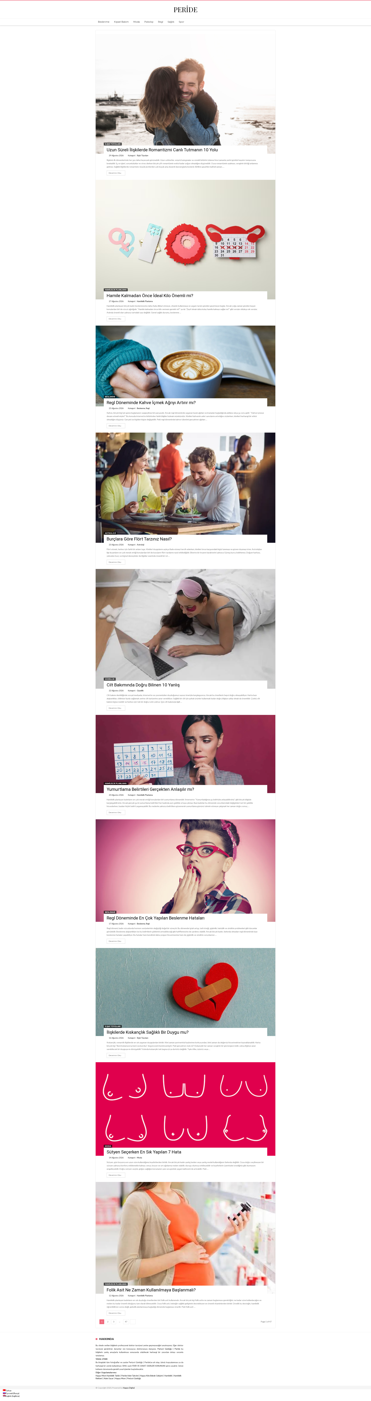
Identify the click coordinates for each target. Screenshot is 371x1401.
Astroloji (110, 533)
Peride (186, 9)
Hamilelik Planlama (116, 290)
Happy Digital (129, 1388)
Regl (148, 408)
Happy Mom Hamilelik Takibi (108, 1376)
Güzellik (109, 679)
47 (126, 1322)
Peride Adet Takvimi (130, 1376)
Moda (108, 1146)
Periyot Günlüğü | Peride (169, 1349)
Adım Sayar (108, 1378)
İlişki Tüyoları (113, 144)
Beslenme (110, 397)
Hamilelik (168, 1376)
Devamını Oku (115, 173)
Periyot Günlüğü (134, 1378)
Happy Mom (120, 1378)
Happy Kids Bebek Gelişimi (151, 1376)
